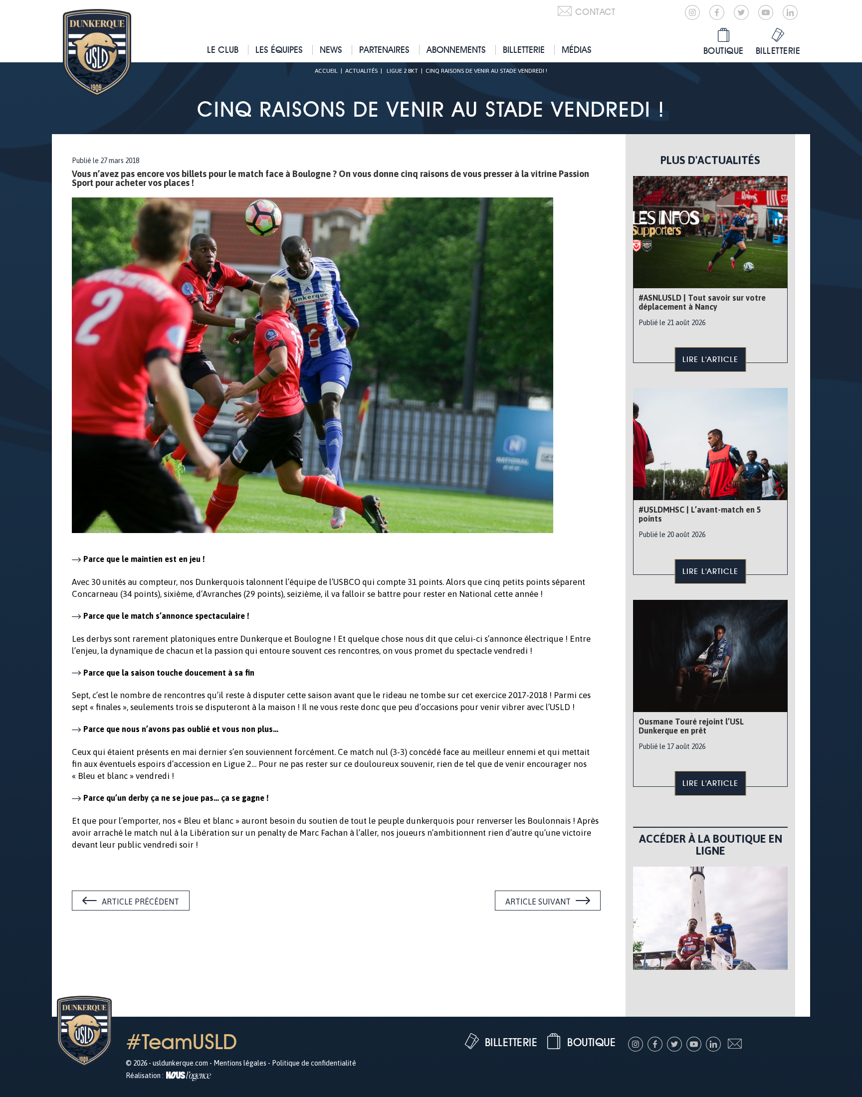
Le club (222, 49)
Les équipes (279, 49)
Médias (577, 49)
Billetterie (524, 49)
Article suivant (538, 901)
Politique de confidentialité (314, 1063)
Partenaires (384, 49)
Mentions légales (240, 1063)
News (331, 49)
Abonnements (456, 49)
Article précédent (140, 901)
